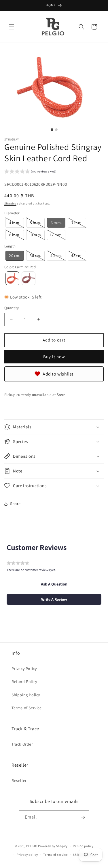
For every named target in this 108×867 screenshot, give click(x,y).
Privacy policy (27, 855)
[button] (11, 26)
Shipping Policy (26, 694)
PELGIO (31, 846)
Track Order (22, 744)
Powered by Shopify (53, 846)
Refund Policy (24, 681)
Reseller (19, 780)
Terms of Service (27, 707)
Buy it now (54, 356)
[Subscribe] (82, 817)
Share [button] (15, 503)
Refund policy (83, 846)
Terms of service (55, 855)
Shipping (10, 203)
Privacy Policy (24, 668)
